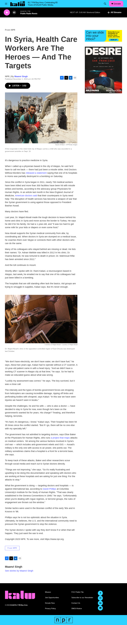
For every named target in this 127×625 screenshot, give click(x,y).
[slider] (18, 12)
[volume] (14, 12)
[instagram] (100, 598)
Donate (117, 3)
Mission (48, 592)
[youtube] (100, 608)
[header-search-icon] (105, 4)
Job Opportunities (52, 598)
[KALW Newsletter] (103, 36)
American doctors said (26, 195)
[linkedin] (100, 603)
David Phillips (50, 489)
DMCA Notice (76, 608)
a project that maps (60, 438)
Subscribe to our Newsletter (82, 598)
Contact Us (75, 603)
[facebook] (100, 593)
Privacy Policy (50, 608)
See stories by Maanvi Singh (19, 571)
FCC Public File (77, 592)
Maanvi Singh (21, 76)
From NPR (10, 30)
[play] (7, 12)
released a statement (36, 173)
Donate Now (50, 603)
